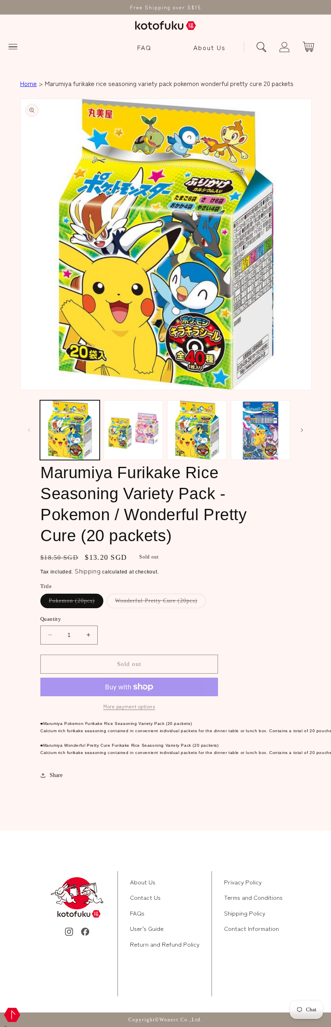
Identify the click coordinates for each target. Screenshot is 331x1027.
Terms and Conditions (253, 897)
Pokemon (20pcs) (76, 602)
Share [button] (56, 775)
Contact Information (251, 928)
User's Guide (146, 928)
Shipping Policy (244, 913)
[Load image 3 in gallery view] (197, 430)
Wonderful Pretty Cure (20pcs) (160, 602)
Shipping (88, 570)
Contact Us (145, 897)
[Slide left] (29, 430)
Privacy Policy (243, 882)
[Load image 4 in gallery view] (261, 430)
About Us (209, 47)
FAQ (144, 47)
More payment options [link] (129, 706)
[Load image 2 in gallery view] (133, 430)
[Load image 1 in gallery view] (70, 430)
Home (28, 83)
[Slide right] (302, 430)
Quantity (50, 619)
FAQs (137, 913)
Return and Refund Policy (164, 944)
